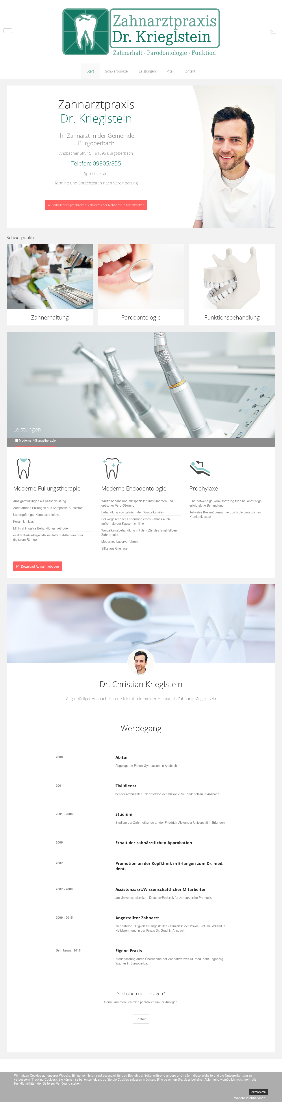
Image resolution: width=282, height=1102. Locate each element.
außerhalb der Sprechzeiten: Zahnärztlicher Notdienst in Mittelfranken (96, 205)
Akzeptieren (258, 1092)
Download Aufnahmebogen (39, 566)
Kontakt (189, 71)
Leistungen (147, 71)
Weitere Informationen (249, 1098)
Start (90, 71)
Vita (170, 71)
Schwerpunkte (116, 71)
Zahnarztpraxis (96, 110)
